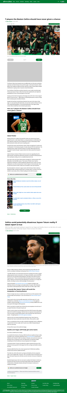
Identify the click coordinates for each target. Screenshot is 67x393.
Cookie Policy (45, 385)
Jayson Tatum (13, 375)
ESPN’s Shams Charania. (34, 271)
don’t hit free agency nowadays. (25, 314)
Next (39, 59)
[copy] (13, 24)
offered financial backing (25, 302)
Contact (33, 383)
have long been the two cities (21, 283)
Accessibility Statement (12, 387)
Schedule (22, 1)
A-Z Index (23, 387)
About (8, 383)
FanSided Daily (56, 383)
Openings (23, 383)
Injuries (34, 1)
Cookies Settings (34, 387)
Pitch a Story (9, 385)
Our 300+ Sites (46, 383)
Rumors (17, 1)
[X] (60, 1)
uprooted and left (30, 336)
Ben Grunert (9, 21)
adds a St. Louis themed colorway (26, 300)
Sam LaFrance (10, 230)
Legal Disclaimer (56, 385)
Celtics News (13, 214)
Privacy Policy (24, 385)
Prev (10, 59)
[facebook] (58, 1)
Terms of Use (34, 385)
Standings (27, 1)
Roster (31, 1)
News (14, 1)
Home (8, 214)
